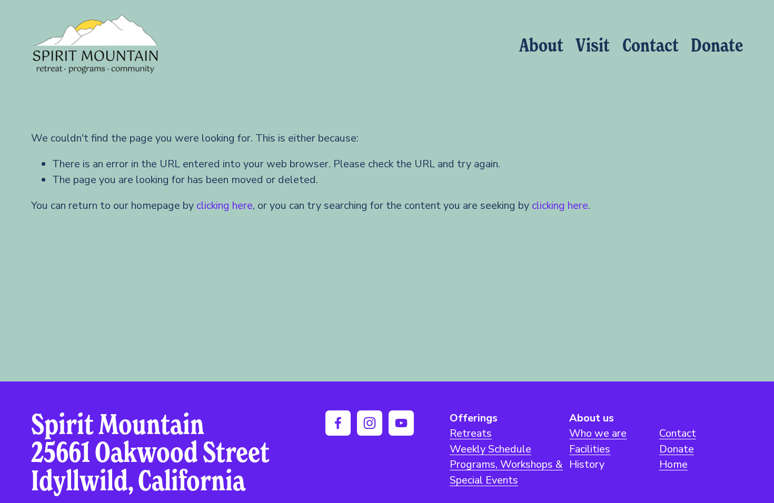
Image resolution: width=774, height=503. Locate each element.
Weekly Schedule (490, 449)
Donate (717, 44)
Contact (650, 44)
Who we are (598, 433)
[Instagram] (369, 423)
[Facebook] (338, 423)
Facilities (589, 449)
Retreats (471, 433)
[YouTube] (401, 423)
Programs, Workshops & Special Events (506, 472)
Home (673, 464)
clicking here (224, 205)
